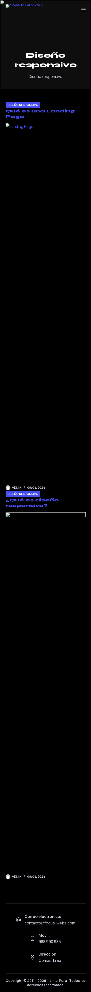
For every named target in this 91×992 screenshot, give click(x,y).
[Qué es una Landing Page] (46, 304)
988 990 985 (50, 941)
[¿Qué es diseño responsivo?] (46, 693)
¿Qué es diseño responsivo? (32, 502)
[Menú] (83, 9)
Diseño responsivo (23, 105)
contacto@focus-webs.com (50, 923)
